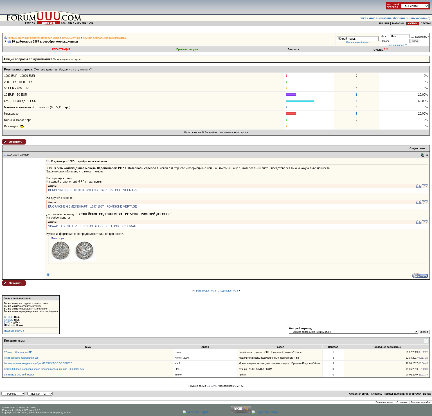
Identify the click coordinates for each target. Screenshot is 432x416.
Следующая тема (228, 290)
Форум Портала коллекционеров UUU (33, 38)
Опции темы (417, 148)
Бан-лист (293, 49)
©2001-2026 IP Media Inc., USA (19, 407)
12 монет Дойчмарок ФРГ (18, 352)
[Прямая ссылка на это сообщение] (422, 155)
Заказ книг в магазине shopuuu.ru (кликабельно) (395, 18)
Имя (383, 36)
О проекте (402, 402)
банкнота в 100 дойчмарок (19, 374)
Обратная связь (359, 393)
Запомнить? (422, 36)
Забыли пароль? (397, 45)
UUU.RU (384, 23)
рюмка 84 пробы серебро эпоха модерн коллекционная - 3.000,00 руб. (44, 369)
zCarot (67, 412)
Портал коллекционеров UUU (402, 393)
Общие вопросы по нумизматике (105, 38)
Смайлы (9, 319)
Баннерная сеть (384, 402)
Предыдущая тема (205, 290)
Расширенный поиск (358, 42)
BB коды (9, 317)
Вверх (427, 393)
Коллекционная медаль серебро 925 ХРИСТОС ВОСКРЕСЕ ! (39, 363)
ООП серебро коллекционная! (21, 357)
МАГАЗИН (398, 23)
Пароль (385, 41)
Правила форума (187, 49)
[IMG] (7, 322)
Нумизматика (71, 38)
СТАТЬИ (425, 23)
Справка (376, 393)
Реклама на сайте (421, 402)
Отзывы (381, 49)
